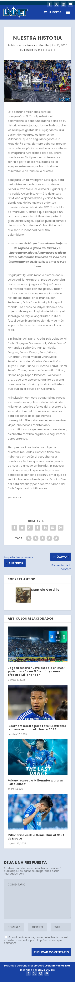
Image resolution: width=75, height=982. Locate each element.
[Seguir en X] (56, 4)
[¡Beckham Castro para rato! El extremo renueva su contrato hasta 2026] (38, 703)
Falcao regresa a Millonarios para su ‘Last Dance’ (35, 782)
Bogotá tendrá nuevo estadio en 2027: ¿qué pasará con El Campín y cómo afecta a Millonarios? (37, 671)
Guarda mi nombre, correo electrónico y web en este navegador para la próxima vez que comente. (36, 940)
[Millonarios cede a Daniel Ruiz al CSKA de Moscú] (38, 812)
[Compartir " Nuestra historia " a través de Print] (60, 528)
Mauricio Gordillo (38, 45)
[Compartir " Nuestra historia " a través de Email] (53, 528)
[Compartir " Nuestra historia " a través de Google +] (30, 528)
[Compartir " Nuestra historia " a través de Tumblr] (37, 528)
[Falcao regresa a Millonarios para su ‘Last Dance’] (38, 757)
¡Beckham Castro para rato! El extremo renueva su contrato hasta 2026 (37, 727)
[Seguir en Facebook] (49, 4)
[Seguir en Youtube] (70, 4)
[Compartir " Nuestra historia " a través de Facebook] (14, 528)
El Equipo (27, 50)
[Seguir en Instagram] (63, 4)
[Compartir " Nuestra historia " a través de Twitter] (22, 528)
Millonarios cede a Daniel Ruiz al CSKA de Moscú (36, 836)
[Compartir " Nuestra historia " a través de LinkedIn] (45, 528)
